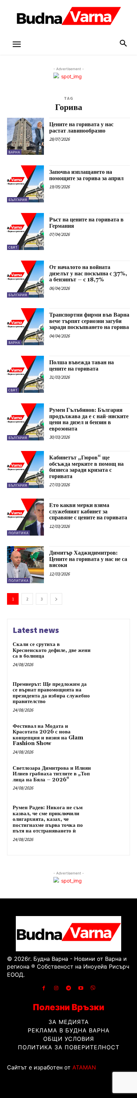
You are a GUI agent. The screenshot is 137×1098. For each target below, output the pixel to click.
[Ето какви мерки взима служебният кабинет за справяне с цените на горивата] (25, 517)
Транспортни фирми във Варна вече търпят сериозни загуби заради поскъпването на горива (89, 321)
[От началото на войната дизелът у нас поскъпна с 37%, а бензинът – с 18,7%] (25, 279)
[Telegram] (68, 988)
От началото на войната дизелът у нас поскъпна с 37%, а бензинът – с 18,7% (88, 273)
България (17, 199)
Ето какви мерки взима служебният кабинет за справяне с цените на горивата (88, 511)
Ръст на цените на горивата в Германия (86, 223)
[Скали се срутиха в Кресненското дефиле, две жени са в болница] (109, 655)
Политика (18, 533)
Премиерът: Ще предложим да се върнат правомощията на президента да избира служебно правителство (51, 693)
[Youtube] (81, 988)
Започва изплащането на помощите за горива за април (86, 175)
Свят (13, 247)
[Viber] (93, 988)
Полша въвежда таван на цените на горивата (81, 365)
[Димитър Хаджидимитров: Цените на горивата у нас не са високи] (25, 564)
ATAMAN (84, 1067)
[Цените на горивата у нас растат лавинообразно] (25, 136)
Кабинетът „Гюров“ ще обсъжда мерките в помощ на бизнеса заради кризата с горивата (86, 467)
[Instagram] (56, 988)
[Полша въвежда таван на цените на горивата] (25, 374)
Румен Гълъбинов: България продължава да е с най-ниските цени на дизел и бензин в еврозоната (89, 419)
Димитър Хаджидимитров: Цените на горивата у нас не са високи (88, 559)
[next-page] (56, 599)
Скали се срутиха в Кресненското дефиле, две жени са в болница (52, 650)
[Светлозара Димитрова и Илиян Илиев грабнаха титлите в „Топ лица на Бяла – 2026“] (109, 778)
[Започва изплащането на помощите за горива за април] (25, 183)
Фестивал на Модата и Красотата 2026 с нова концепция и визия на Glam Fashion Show (48, 735)
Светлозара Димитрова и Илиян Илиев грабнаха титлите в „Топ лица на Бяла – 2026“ (52, 774)
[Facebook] (43, 988)
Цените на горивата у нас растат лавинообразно (81, 127)
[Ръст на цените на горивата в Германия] (25, 231)
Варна (14, 152)
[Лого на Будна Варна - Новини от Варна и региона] (68, 17)
